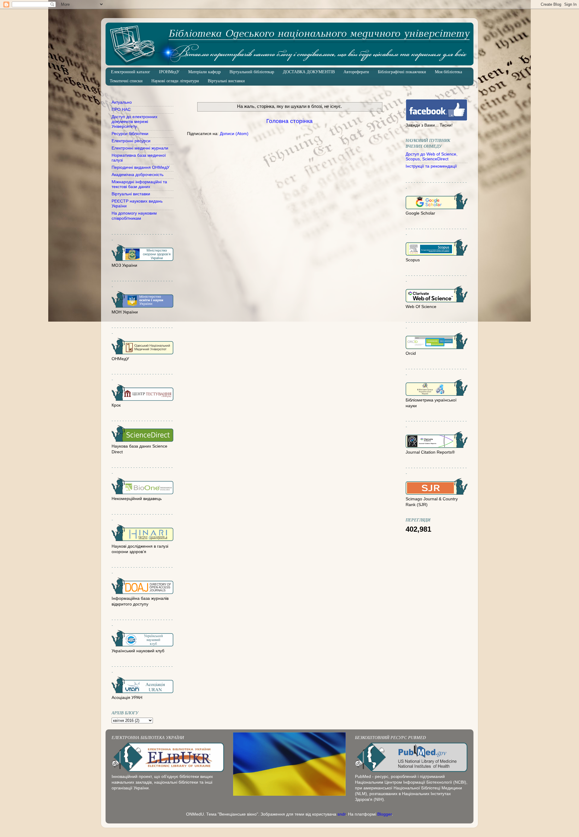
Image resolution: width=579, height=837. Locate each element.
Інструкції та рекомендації (431, 166)
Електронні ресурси (131, 141)
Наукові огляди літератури (175, 81)
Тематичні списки (126, 81)
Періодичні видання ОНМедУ (140, 167)
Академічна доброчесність (137, 174)
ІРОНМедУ (169, 72)
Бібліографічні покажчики (402, 72)
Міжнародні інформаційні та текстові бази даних (139, 184)
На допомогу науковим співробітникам (134, 215)
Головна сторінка (289, 121)
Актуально (122, 102)
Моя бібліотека (448, 72)
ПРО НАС (121, 109)
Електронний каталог (130, 72)
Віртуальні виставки (226, 81)
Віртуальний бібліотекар (251, 72)
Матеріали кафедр (204, 72)
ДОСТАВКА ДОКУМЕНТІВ (309, 72)
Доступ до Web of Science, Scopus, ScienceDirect (431, 156)
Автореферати (356, 72)
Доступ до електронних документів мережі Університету (134, 122)
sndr (341, 814)
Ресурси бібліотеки (130, 133)
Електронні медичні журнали (140, 148)
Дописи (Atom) (234, 133)
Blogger (384, 814)
